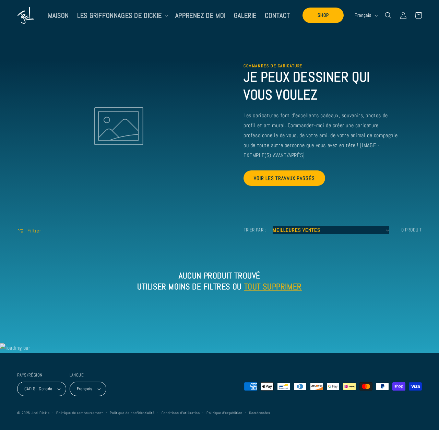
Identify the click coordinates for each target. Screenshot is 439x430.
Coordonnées (259, 412)
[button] (122, 15)
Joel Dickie (41, 412)
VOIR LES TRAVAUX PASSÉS (284, 178)
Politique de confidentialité (132, 412)
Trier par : (255, 230)
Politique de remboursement (79, 412)
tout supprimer (273, 286)
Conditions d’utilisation (181, 412)
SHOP (323, 15)
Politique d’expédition (224, 412)
